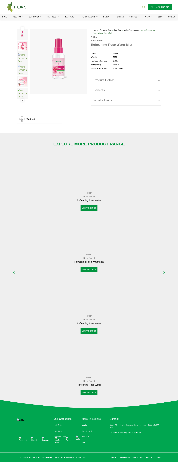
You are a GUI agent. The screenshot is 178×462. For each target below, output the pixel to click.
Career (120, 17)
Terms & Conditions (153, 457)
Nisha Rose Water (131, 30)
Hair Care (69, 17)
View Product (89, 208)
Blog (160, 17)
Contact (172, 17)
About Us (17, 17)
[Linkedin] (34, 439)
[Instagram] (46, 439)
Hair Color (52, 17)
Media (147, 17)
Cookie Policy (124, 457)
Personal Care (88, 17)
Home (4, 17)
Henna (106, 17)
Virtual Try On (87, 431)
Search (143, 7)
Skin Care (117, 30)
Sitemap (113, 457)
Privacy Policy (137, 457)
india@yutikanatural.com (130, 432)
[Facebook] (23, 439)
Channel (133, 17)
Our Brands (34, 17)
